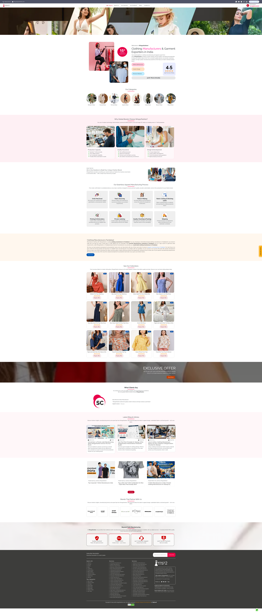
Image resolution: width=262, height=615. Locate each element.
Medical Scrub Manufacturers (139, 562)
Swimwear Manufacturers (138, 583)
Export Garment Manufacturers (116, 585)
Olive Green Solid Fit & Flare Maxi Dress (119, 323)
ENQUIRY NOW (260, 251)
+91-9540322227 (158, 578)
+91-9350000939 (166, 578)
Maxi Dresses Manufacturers (116, 597)
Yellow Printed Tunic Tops (141, 352)
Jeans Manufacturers (114, 593)
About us (89, 562)
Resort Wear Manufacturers (138, 574)
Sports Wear (90, 585)
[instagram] (241, 2)
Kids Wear (90, 584)
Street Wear (90, 588)
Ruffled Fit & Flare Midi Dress (97, 294)
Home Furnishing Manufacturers (117, 591)
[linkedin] (247, 2)
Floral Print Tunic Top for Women (163, 352)
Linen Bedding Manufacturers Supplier (118, 595)
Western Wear (91, 589)
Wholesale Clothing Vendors (139, 593)
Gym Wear (90, 591)
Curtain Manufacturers (114, 577)
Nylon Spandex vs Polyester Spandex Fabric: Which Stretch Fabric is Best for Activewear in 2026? (161, 484)
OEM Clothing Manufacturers (139, 565)
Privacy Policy (90, 570)
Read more (90, 254)
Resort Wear (90, 586)
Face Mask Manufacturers (115, 587)
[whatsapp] (236, 2)
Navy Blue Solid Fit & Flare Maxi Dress (97, 323)
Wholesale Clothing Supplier (139, 591)
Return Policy (90, 571)
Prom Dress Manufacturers (138, 571)
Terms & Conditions (92, 574)
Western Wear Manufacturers (139, 590)
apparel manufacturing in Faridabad (156, 247)
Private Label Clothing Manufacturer (140, 570)
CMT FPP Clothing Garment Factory (117, 574)
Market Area (90, 575)
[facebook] (244, 2)
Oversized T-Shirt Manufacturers (139, 567)
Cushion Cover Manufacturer (116, 578)
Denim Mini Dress (141, 323)
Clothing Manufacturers (115, 572)
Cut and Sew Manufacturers (116, 584)
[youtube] (239, 2)
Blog (140, 5)
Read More (171, 377)
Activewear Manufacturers (115, 562)
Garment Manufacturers (115, 588)
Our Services (124, 5)
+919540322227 (7, 1)
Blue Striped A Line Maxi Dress (163, 294)
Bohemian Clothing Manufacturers (117, 567)
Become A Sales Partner (115, 565)
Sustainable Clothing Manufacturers (140, 581)
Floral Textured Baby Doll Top (119, 352)
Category (110, 5)
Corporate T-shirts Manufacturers (117, 575)
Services (89, 564)
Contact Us (147, 5)
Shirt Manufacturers (137, 575)
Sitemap (89, 577)
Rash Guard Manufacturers (138, 572)
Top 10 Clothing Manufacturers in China (101, 483)
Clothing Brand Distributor (115, 570)
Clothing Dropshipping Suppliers (117, 571)
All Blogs (131, 492)
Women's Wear (91, 582)
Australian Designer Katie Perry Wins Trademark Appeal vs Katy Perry (130, 483)
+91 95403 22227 (254, 6)
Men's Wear (90, 581)
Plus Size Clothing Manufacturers (140, 568)
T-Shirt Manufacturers (137, 584)
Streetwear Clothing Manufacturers (140, 580)
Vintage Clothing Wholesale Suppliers (141, 588)
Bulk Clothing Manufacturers (116, 568)
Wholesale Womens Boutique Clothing (141, 594)
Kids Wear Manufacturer (115, 594)
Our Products (133, 5)
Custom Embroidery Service (116, 581)
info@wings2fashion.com (18, 1)
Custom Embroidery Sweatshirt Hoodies (118, 583)
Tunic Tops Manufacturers (138, 587)
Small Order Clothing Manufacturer (140, 577)
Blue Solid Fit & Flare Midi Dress (119, 294)
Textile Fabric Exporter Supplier (139, 585)
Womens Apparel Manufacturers (139, 595)
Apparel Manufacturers (115, 564)
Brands (89, 565)
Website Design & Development (143, 602)
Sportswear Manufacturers (138, 578)
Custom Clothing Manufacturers (116, 580)
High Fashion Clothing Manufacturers (118, 590)
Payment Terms (91, 572)
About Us (116, 5)
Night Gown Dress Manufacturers (140, 564)
